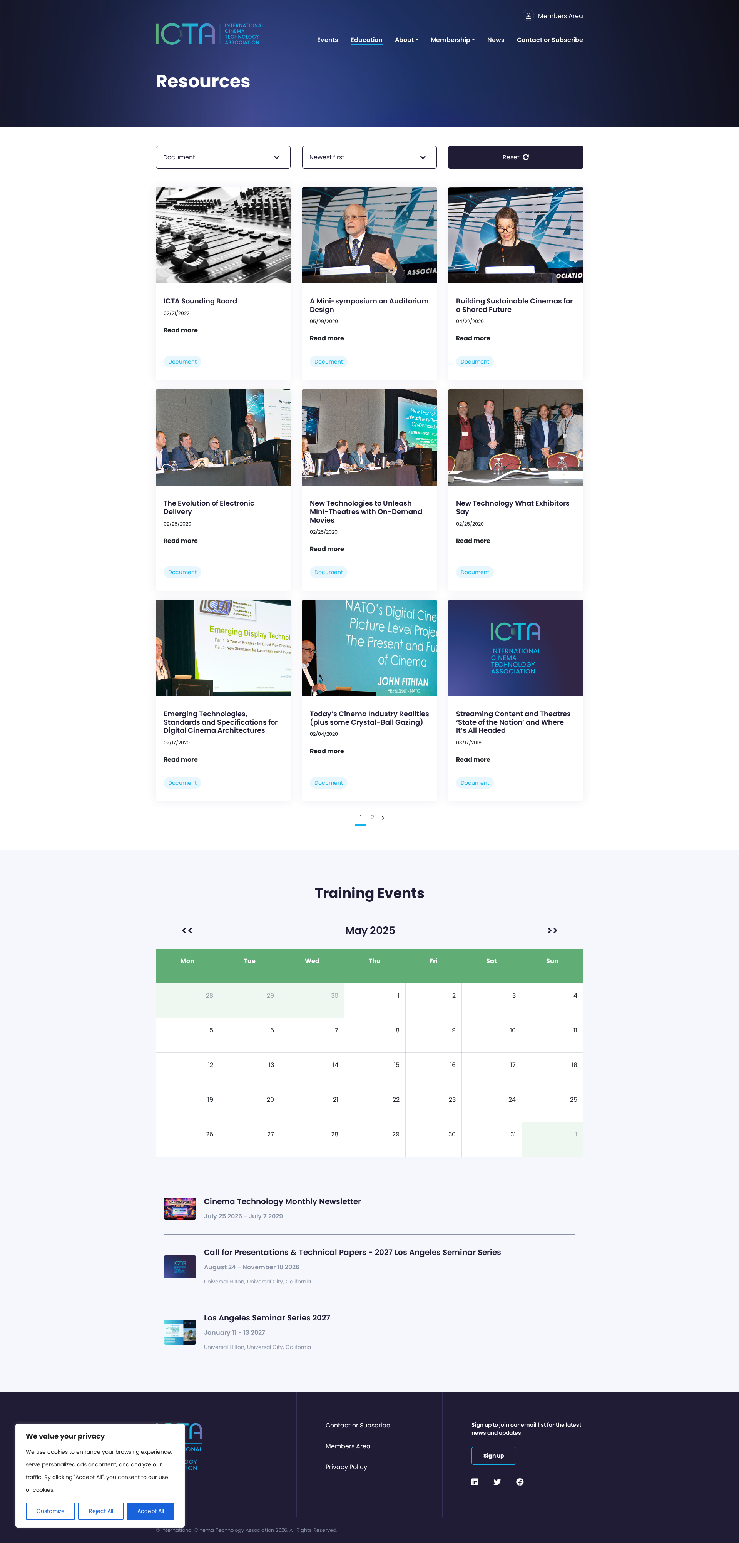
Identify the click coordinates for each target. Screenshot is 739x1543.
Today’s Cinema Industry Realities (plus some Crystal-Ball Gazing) (369, 718)
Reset (512, 157)
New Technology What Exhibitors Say (513, 507)
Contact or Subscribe (358, 1425)
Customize (51, 1511)
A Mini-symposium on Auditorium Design (369, 305)
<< (187, 930)
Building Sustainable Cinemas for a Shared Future (514, 305)
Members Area (348, 1446)
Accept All (150, 1511)
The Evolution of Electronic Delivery (209, 507)
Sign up (493, 1455)
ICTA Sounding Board (200, 301)
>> (552, 930)
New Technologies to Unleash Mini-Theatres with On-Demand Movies (366, 511)
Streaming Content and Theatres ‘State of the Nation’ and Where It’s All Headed (513, 722)
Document (182, 361)
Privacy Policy (346, 1467)
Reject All (101, 1511)
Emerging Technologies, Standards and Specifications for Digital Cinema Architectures (221, 722)
